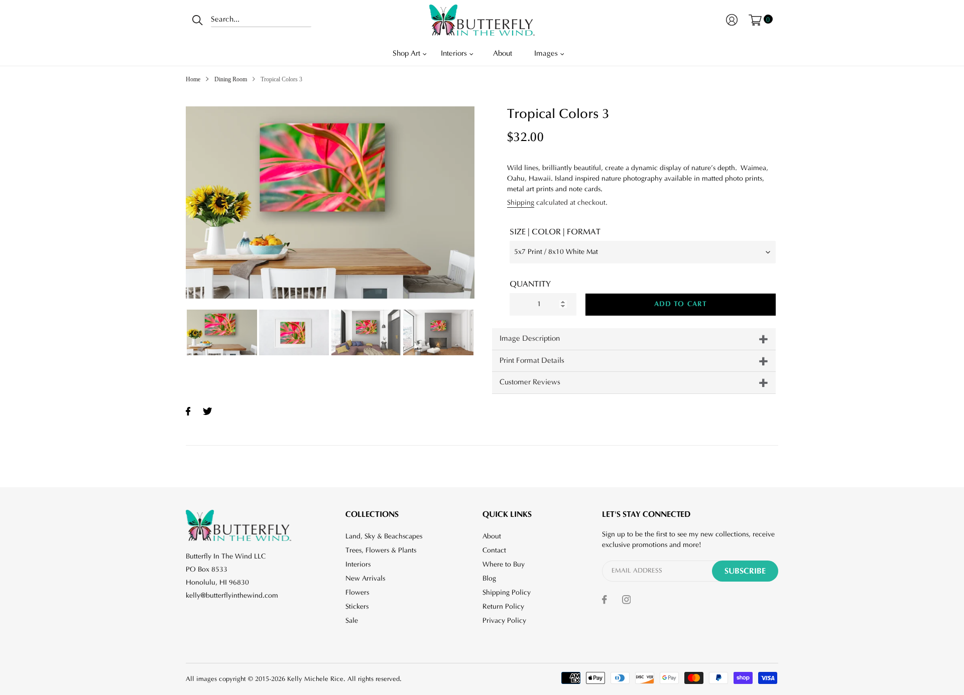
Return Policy (503, 607)
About (492, 536)
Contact (494, 550)
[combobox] (261, 20)
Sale (351, 621)
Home (193, 79)
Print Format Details (532, 360)
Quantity (530, 284)
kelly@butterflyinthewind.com (232, 596)
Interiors (358, 565)
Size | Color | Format (555, 232)
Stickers (357, 607)
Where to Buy (504, 565)
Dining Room (230, 79)
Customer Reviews (530, 382)
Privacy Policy (504, 621)
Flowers (357, 593)
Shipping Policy (507, 593)
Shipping (520, 203)
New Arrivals (365, 579)
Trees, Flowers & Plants (380, 550)
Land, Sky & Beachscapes (383, 536)
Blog (489, 579)
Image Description (530, 338)
